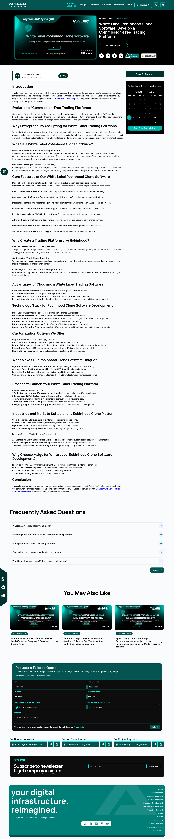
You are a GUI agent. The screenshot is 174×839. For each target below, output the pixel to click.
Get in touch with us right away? (27, 702)
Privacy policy (79, 727)
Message (17, 712)
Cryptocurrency (20, 634)
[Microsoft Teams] (3, 596)
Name (16, 682)
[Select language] (162, 4)
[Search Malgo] (156, 4)
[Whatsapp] (57, 744)
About (129, 5)
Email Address (93, 682)
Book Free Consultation (145, 128)
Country (17, 692)
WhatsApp (20, 676)
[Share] (3, 579)
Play (64, 76)
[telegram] (51, 744)
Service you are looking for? (99, 702)
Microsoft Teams (44, 676)
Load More (156, 570)
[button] (90, 696)
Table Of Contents (145, 74)
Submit (155, 727)
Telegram (31, 676)
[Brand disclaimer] (4, 171)
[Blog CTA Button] (56, 641)
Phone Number (93, 692)
